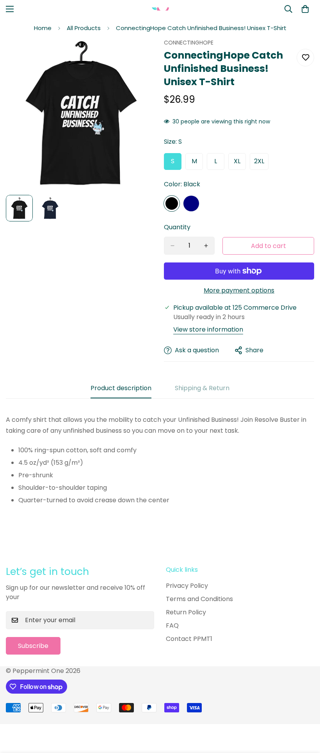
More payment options (239, 290)
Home (43, 28)
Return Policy (186, 612)
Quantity (177, 227)
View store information (208, 329)
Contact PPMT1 (189, 638)
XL (240, 163)
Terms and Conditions (199, 598)
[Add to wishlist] (305, 57)
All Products (84, 28)
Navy (191, 203)
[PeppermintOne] (160, 9)
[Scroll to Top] (305, 710)
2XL (261, 163)
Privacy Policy (187, 585)
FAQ (172, 625)
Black (172, 203)
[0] (305, 9)
